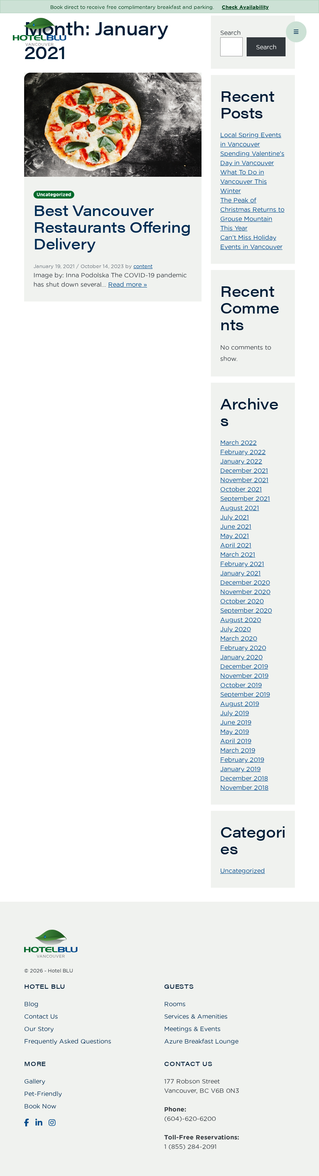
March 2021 (237, 554)
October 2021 (241, 489)
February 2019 (242, 759)
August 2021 (239, 507)
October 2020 (242, 601)
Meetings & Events (192, 1028)
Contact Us (41, 1016)
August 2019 (239, 703)
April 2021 (235, 545)
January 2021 (240, 573)
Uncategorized (54, 194)
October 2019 (241, 684)
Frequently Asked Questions (67, 1041)
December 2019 (244, 666)
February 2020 (243, 647)
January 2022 (241, 461)
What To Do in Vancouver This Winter (243, 181)
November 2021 (244, 479)
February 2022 (243, 451)
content (142, 266)
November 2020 (245, 591)
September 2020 (246, 610)
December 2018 (244, 778)
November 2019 (244, 675)
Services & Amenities (196, 1016)
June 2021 (235, 526)
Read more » (127, 284)
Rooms (175, 1003)
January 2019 (240, 768)
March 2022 (238, 442)
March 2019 (237, 750)
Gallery (34, 1081)
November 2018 (244, 787)
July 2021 (234, 517)
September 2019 (245, 694)
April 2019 (235, 740)
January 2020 (241, 656)
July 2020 (235, 628)
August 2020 (240, 619)
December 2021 (244, 470)
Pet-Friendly (43, 1093)
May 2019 (234, 731)
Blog (31, 1003)
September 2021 (245, 498)
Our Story (39, 1028)
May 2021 (234, 535)
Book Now (40, 1106)
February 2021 (242, 563)
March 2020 (238, 638)
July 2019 (234, 712)
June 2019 (235, 722)
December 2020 (245, 582)
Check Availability (245, 7)
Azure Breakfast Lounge (201, 1041)
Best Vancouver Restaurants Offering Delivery (112, 226)
